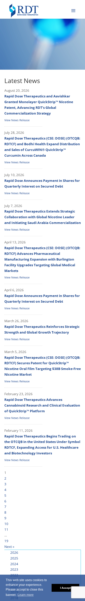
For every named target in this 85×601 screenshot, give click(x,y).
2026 (14, 552)
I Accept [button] (65, 587)
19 (6, 541)
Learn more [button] (26, 594)
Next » (9, 546)
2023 (14, 569)
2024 (14, 564)
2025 (14, 558)
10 (6, 523)
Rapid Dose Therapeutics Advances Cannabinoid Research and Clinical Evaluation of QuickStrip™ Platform (42, 405)
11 (6, 529)
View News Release (17, 120)
